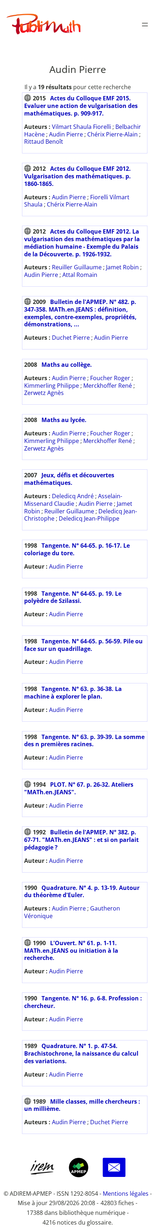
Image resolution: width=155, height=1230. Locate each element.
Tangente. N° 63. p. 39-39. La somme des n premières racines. (84, 740)
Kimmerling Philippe (51, 386)
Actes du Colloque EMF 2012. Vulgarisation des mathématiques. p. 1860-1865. (77, 176)
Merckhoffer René (107, 386)
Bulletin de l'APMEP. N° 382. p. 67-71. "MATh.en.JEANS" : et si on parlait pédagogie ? (81, 839)
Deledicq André (73, 496)
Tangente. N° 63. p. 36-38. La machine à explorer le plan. (73, 692)
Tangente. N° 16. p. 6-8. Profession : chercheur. (83, 1002)
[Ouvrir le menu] (145, 24)
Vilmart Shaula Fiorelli (81, 127)
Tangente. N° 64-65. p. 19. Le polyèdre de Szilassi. (72, 597)
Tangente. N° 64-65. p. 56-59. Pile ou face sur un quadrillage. (83, 645)
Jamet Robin (122, 267)
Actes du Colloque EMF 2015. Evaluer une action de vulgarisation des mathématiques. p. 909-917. (81, 105)
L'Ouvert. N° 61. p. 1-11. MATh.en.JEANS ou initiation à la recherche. (71, 950)
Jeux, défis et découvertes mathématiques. (69, 479)
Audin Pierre (66, 134)
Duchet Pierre (71, 338)
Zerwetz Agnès (44, 393)
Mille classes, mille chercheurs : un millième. (82, 1105)
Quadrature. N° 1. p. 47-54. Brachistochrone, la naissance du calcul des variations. (81, 1053)
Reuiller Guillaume (77, 267)
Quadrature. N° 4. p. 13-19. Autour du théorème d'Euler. (82, 891)
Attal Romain (79, 275)
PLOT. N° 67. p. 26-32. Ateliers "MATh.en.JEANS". (78, 788)
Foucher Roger (110, 378)
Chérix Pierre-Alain (112, 134)
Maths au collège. (66, 365)
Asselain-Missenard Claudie (73, 500)
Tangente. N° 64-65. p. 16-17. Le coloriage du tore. (77, 549)
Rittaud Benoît (43, 141)
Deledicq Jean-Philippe (89, 518)
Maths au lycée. (64, 420)
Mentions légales (126, 1194)
